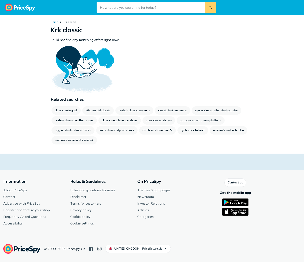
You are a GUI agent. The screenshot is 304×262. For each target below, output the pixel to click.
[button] (235, 182)
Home (54, 21)
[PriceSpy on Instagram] (99, 248)
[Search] (210, 7)
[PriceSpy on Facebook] (91, 248)
